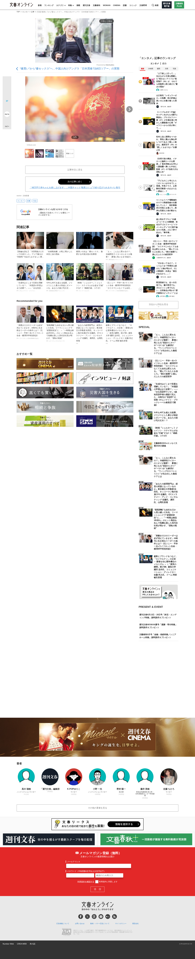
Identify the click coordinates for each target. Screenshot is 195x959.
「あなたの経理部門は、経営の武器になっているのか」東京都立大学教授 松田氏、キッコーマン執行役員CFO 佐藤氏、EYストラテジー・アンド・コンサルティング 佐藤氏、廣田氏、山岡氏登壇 (89, 334)
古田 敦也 (171, 296)
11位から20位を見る (158, 304)
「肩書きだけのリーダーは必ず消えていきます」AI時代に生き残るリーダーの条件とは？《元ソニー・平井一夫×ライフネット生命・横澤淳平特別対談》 (30, 331)
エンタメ (25, 12)
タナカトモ (173, 194)
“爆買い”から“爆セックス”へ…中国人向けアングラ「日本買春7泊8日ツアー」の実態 (69, 68)
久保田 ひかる (163, 90)
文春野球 (143, 5)
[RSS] (114, 916)
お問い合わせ (79, 923)
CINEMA (116, 5)
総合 (164, 63)
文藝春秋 (96, 5)
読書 (125, 5)
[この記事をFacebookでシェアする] (7, 90)
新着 (40, 5)
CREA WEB (22, 944)
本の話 (32, 944)
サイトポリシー (120, 923)
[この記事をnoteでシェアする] (7, 114)
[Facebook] (80, 916)
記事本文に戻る (75, 170)
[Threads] (94, 916)
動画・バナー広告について (99, 923)
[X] (87, 916)
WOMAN (106, 5)
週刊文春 (86, 5)
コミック (133, 5)
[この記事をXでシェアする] (7, 82)
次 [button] (129, 109)
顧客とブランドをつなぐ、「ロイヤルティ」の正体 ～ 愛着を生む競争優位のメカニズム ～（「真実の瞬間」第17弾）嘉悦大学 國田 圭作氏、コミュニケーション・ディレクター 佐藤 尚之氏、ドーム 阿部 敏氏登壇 (119, 334)
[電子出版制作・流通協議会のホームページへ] (66, 932)
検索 (157, 5)
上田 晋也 (162, 296)
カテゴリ (60, 5)
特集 (70, 5)
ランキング (49, 5)
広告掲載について (62, 923)
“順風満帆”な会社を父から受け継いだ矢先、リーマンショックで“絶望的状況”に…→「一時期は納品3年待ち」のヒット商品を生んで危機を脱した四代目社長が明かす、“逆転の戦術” (60, 333)
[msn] (107, 916)
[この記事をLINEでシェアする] (7, 107)
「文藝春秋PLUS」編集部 (163, 257)
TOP (18, 12)
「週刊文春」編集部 (165, 106)
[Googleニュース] (101, 916)
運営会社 (135, 923)
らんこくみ (162, 194)
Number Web (8, 944)
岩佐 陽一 (162, 153)
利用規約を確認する (85, 882)
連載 (78, 5)
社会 (35, 201)
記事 (32, 12)
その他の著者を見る (97, 808)
